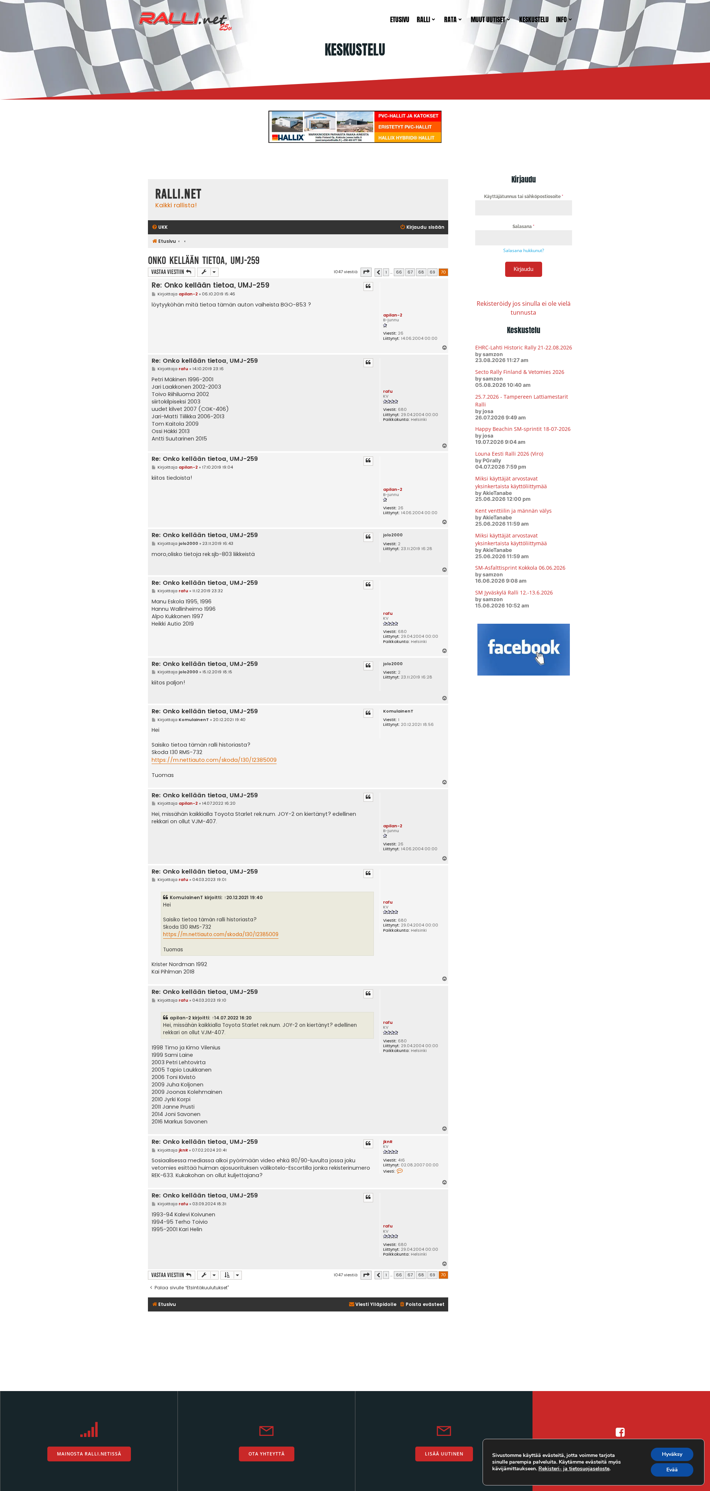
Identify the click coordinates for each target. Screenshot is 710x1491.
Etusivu (399, 19)
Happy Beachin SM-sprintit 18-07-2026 (523, 428)
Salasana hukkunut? (523, 250)
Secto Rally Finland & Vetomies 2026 (519, 371)
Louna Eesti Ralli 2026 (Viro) (509, 453)
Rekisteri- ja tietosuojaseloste (573, 1468)
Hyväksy (672, 1454)
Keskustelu (534, 19)
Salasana (523, 226)
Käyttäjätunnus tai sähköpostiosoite (523, 196)
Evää (672, 1469)
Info (561, 19)
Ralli (423, 19)
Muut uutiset (488, 19)
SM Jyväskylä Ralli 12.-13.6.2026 (514, 592)
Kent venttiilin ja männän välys (513, 510)
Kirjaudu (523, 269)
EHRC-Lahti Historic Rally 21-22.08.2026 (523, 347)
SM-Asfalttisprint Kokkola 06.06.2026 (520, 567)
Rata (450, 19)
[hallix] (355, 126)
